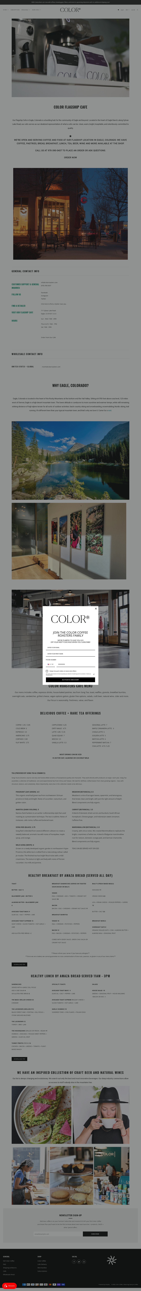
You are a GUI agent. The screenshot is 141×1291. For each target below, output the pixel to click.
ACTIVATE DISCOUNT (70, 680)
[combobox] (50, 664)
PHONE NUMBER (51, 660)
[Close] (95, 608)
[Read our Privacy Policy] (94, 674)
